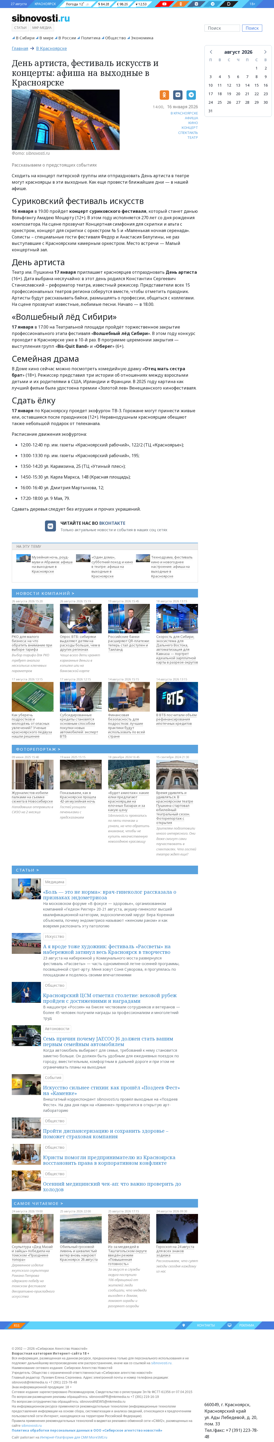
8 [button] (257, 76)
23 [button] (266, 93)
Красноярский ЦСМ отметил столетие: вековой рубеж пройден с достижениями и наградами (110, 998)
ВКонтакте (112, 523)
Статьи (20, 27)
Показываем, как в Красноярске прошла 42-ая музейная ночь (78, 797)
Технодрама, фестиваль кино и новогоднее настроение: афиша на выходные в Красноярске (172, 567)
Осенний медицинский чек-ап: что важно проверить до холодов (112, 1187)
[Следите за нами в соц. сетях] (164, 4)
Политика (90, 37)
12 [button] (229, 85)
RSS (17, 1325)
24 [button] (210, 102)
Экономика (142, 37)
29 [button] (256, 102)
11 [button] (220, 85)
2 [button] (266, 68)
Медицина (54, 881)
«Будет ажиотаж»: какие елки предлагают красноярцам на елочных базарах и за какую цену (128, 801)
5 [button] (229, 76)
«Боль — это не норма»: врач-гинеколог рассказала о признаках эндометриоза (109, 895)
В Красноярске (51, 48)
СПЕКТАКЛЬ (188, 132)
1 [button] (257, 68)
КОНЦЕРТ (190, 127)
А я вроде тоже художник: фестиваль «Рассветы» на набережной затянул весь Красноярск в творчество (107, 949)
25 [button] (220, 102)
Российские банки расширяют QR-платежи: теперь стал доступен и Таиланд (129, 643)
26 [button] (229, 102)
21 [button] (247, 93)
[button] (211, 52)
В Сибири (25, 37)
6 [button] (238, 76)
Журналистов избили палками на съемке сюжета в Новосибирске (32, 797)
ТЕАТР (192, 137)
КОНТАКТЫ (206, 1325)
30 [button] (266, 102)
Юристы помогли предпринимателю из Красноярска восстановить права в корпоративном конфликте (109, 1160)
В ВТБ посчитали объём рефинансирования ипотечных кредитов (176, 719)
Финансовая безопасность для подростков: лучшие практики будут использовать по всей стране (126, 725)
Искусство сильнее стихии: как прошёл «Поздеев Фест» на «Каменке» (111, 1090)
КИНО (193, 122)
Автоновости (57, 1028)
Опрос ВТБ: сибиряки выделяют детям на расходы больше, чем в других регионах (80, 643)
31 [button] (210, 110)
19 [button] (229, 93)
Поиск (252, 28)
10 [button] (210, 85)
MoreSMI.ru (98, 1437)
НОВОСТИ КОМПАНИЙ (45, 593)
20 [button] (238, 93)
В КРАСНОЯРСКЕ (184, 113)
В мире (46, 37)
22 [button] (256, 93)
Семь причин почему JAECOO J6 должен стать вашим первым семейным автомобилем (108, 1041)
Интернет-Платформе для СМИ (64, 1437)
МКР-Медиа (42, 27)
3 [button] (211, 76)
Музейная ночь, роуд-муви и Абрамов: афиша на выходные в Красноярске (52, 564)
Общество (115, 37)
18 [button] (220, 93)
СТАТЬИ (27, 870)
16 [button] (266, 85)
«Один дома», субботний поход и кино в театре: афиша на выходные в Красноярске (112, 567)
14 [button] (247, 85)
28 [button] (247, 102)
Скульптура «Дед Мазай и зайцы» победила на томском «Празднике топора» (32, 1253)
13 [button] (238, 85)
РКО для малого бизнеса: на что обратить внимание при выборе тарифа (32, 643)
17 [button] (210, 93)
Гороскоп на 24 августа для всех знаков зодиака (175, 1251)
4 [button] (220, 76)
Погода (72, 4)
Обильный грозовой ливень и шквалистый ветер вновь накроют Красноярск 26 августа (79, 1253)
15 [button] (256, 85)
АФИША (191, 117)
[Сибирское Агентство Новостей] (41, 18)
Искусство (54, 936)
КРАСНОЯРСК (45, 4)
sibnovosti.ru (161, 1363)
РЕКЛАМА (246, 1325)
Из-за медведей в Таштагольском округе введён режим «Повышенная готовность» (127, 1255)
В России (67, 37)
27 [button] (238, 102)
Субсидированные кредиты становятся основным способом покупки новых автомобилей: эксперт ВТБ (79, 725)
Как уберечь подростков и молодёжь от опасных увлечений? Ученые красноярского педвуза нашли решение (32, 725)
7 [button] (247, 76)
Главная (20, 48)
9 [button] (266, 76)
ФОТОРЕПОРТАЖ (38, 749)
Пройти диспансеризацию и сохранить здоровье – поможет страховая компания (105, 1134)
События (53, 1077)
